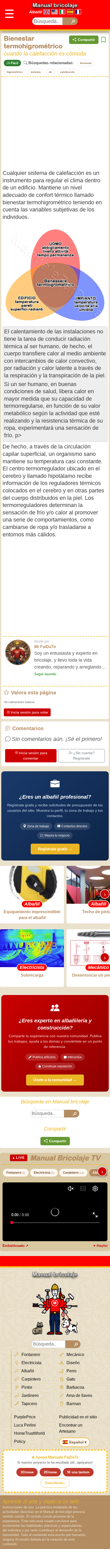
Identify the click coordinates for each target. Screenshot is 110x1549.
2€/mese (50, 1472)
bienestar (86, 63)
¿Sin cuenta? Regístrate (84, 755)
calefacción (67, 72)
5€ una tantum (78, 1472)
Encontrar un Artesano (70, 1428)
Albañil (35, 12)
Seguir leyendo (45, 674)
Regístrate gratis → (55, 849)
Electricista (44, 1172)
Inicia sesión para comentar (33, 755)
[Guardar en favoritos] (103, 40)
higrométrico (15, 72)
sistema (36, 72)
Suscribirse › (55, 1483)
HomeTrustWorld (29, 1433)
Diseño (72, 1363)
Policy (19, 1441)
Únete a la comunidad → (55, 1080)
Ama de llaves (78, 1395)
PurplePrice (25, 1417)
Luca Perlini (25, 1425)
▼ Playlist (100, 1246)
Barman (73, 1403)
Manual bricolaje (55, 5)
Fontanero (15, 1172)
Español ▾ (77, 1442)
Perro (70, 1371)
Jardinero (29, 1395)
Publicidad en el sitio (78, 1417)
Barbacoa (74, 1387)
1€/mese (27, 1472)
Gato (70, 1379)
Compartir (86, 40)
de (50, 72)
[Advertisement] (55, 123)
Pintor (26, 1387)
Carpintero (73, 1172)
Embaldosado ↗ (15, 1246)
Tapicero (28, 1403)
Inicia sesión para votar (29, 712)
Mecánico (74, 1354)
